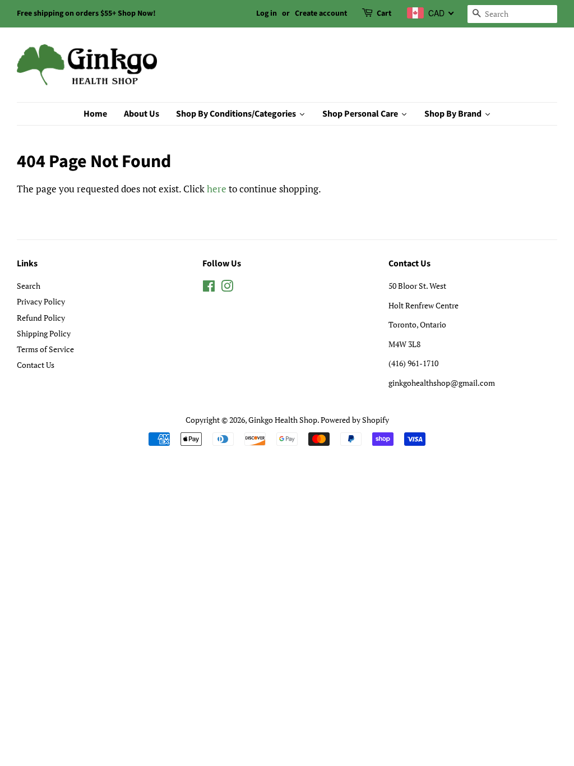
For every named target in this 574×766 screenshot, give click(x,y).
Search (28, 285)
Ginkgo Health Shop (282, 419)
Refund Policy (41, 317)
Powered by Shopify (355, 419)
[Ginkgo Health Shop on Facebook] (208, 288)
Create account (321, 13)
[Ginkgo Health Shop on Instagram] (227, 288)
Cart (384, 13)
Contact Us (35, 364)
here (216, 188)
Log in (266, 13)
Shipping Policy (44, 333)
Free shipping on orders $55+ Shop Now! (86, 13)
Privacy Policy (41, 301)
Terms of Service (45, 349)
